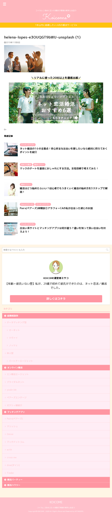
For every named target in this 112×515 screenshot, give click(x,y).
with (9, 449)
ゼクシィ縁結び (14, 405)
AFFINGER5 (79, 511)
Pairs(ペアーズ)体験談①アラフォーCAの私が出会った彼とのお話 (56, 208)
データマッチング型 (16, 322)
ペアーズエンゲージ (16, 397)
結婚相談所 (12, 315)
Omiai (10, 434)
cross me (12, 457)
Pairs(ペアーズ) (15, 418)
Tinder (10, 472)
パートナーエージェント (21, 360)
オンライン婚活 (15, 367)
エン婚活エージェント (18, 374)
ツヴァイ (13, 337)
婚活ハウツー (13, 485)
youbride (12, 389)
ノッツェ (13, 345)
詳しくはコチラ (56, 298)
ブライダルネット (15, 381)
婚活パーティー (15, 479)
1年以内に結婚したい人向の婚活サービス (55, 25)
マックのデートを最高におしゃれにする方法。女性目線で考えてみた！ (59, 168)
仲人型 (10, 353)
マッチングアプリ (16, 411)
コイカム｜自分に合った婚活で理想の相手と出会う (56, 507)
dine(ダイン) (13, 465)
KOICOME (56, 502)
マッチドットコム (15, 441)
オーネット (14, 330)
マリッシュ (12, 426)
